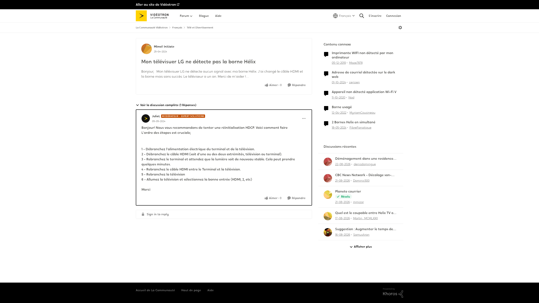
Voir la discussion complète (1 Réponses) (168, 105)
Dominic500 (361, 180)
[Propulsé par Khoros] (393, 293)
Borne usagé (342, 107)
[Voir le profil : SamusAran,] (328, 232)
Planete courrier (348, 191)
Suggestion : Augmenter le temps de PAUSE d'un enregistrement (364, 229)
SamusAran (361, 235)
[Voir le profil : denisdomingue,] (328, 162)
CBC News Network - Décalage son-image (363, 175)
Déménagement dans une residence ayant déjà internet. (364, 159)
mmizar (358, 202)
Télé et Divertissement (200, 27)
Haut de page (191, 290)
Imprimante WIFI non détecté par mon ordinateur (362, 55)
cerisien (354, 82)
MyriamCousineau (362, 112)
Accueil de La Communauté (155, 290)
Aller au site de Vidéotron (156, 4)
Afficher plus (363, 247)
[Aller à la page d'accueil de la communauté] (153, 15)
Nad (351, 97)
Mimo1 (158, 46)
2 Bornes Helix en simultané (353, 122)
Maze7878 (356, 63)
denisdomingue (365, 164)
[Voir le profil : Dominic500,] (328, 178)
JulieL (156, 116)
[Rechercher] (361, 15)
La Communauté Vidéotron (152, 27)
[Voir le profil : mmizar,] (328, 194)
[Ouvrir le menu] (400, 28)
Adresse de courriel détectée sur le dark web (363, 74)
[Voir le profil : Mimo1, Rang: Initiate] (146, 49)
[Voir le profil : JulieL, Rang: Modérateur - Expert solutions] (145, 118)
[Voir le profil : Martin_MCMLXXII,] (328, 216)
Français (177, 27)
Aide (210, 290)
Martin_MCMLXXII (365, 218)
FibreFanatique (360, 127)
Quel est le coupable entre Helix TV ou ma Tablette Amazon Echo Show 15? (365, 213)
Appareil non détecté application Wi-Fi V (364, 92)
